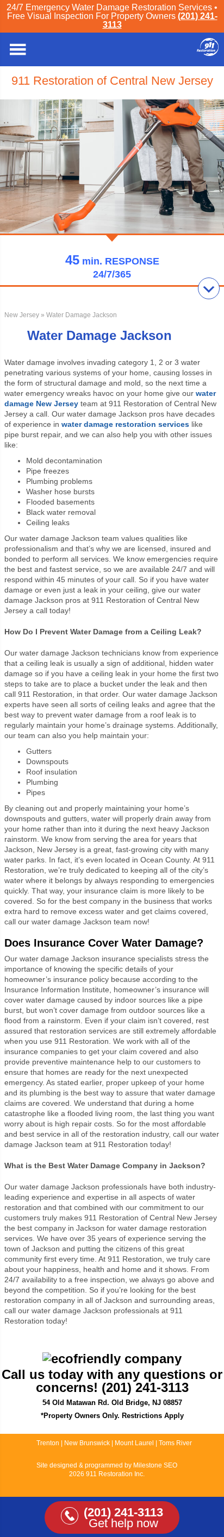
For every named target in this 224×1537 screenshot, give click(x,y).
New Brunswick (87, 1443)
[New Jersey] (208, 53)
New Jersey (21, 315)
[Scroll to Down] (209, 288)
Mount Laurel (135, 1443)
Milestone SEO (155, 1465)
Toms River (175, 1443)
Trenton (47, 1443)
